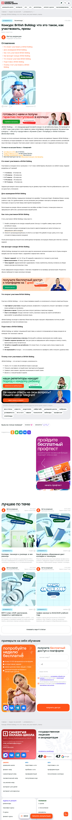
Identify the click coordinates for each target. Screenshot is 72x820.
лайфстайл (38, 409)
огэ (30, 7)
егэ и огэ (20, 413)
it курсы (5, 812)
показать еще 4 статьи (35, 629)
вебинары (48, 413)
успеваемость (7, 20)
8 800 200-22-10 (8, 747)
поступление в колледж (56, 774)
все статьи (8, 409)
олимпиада (8, 416)
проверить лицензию (46, 751)
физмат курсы (8, 816)
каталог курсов (49, 7)
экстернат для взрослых (11, 791)
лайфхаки (62, 409)
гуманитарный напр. (10, 774)
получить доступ (53, 708)
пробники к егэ (30, 769)
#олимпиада (19, 20)
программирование (62, 7)
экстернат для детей (10, 787)
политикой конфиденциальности (52, 679)
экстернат (19, 7)
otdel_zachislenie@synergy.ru (12, 743)
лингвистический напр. (10, 778)
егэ (26, 7)
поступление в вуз (31, 778)
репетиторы (37, 7)
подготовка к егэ (31, 765)
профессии (58, 413)
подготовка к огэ (53, 765)
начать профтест (53, 485)
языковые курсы (8, 808)
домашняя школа (7, 7)
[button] (40, 664)
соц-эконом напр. (9, 782)
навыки (28, 413)
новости (17, 409)
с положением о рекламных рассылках (53, 684)
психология (38, 413)
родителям (27, 409)
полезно (27, 425)
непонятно (38, 425)
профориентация (31, 774)
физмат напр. (7, 769)
